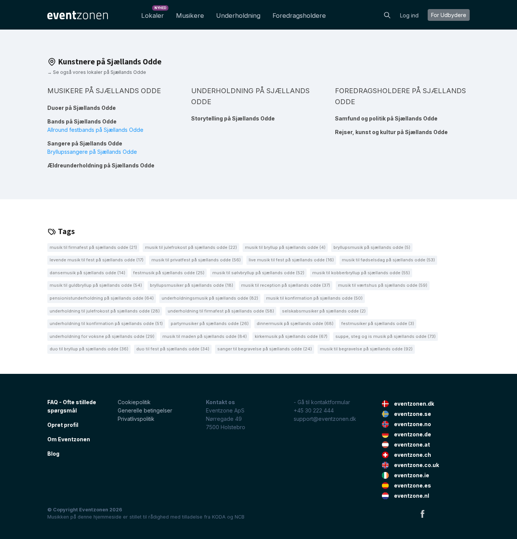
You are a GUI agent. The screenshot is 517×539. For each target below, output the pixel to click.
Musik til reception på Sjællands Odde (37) (285, 285)
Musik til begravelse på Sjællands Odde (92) (366, 349)
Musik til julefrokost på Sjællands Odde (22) (191, 247)
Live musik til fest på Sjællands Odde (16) (291, 259)
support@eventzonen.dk (325, 419)
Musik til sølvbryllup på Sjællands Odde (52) (258, 272)
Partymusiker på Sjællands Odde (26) (210, 323)
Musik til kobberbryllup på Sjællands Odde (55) (361, 272)
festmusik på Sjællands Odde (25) (168, 272)
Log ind (409, 15)
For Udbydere (448, 15)
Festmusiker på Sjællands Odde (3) (377, 323)
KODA (219, 517)
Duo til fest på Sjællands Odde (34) (172, 349)
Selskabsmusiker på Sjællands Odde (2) (324, 311)
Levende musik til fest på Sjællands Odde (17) (96, 259)
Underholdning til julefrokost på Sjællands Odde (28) (105, 311)
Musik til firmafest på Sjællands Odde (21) (93, 247)
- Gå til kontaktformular (322, 402)
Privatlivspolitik (136, 419)
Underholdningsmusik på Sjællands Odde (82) (210, 298)
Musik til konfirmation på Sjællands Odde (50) (314, 298)
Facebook (422, 513)
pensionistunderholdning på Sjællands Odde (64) (102, 298)
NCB (239, 517)
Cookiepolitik (134, 402)
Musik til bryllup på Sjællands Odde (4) (285, 247)
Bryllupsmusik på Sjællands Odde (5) (371, 247)
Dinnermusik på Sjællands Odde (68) (295, 323)
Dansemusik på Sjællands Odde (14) (87, 272)
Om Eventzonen (68, 439)
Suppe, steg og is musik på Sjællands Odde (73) (385, 336)
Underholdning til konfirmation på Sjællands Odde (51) (106, 323)
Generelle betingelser (145, 410)
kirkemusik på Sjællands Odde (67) (291, 336)
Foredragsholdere (299, 15)
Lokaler (154, 13)
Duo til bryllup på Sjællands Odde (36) (89, 349)
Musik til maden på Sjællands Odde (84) (204, 336)
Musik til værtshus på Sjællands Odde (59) (382, 285)
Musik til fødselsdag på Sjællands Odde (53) (388, 259)
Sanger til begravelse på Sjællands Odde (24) (264, 349)
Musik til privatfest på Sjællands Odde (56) (196, 259)
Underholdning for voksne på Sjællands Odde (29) (102, 336)
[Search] (387, 14)
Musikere (190, 15)
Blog (53, 453)
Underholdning (238, 15)
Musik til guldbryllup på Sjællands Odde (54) (96, 285)
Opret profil (62, 425)
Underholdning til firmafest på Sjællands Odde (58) (221, 311)
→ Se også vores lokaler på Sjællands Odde (96, 72)
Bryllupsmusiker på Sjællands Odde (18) (191, 285)
